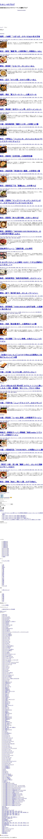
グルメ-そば (13, 220)
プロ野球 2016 (5, 542)
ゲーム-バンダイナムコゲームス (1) (9, 761)
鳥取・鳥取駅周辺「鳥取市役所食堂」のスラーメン (20, 278)
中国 (3, 597)
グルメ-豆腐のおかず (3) (7, 713)
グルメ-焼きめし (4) (6, 702)
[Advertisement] (21, 19)
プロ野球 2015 (5, 541)
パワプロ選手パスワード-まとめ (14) (9, 784)
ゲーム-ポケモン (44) (6, 763)
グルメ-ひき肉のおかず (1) (7, 628)
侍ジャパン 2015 (5, 550)
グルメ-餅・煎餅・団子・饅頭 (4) (8, 727)
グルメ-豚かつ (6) (5, 714)
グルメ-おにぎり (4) (6, 620)
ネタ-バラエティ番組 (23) (7, 779)
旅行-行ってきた (5, 267)
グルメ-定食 (13, 39)
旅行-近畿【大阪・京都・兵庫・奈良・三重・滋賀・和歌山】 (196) (15, 822)
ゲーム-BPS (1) (5, 732)
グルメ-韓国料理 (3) (6, 721)
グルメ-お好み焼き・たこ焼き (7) (8, 621)
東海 (3, 595)
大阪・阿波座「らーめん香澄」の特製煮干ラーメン (21, 418)
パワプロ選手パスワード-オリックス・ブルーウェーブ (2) (13, 786)
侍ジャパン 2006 (5, 548)
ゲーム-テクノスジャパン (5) (8, 751)
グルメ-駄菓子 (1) (5, 728)
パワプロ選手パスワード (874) (8, 783)
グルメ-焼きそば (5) (6, 701)
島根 (3, 574)
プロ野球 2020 (5, 547)
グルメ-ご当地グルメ (20, 39)
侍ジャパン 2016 (5, 552)
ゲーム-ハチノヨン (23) (6, 757)
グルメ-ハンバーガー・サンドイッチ (18, 405)
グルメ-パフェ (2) (5, 668)
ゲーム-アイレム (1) (6, 735)
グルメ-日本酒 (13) (6, 697)
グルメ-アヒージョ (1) (6, 633)
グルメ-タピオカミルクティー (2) (8, 654)
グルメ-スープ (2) (5, 651)
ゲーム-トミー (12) (6, 754)
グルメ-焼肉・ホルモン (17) (7, 705)
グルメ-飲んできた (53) (6, 725)
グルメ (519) (4, 615)
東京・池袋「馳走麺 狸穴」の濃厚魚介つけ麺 (18, 324)
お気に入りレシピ (5, 589)
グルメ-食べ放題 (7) (6, 723)
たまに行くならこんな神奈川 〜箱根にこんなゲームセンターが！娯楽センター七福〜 (21, 519)
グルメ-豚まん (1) (5, 715)
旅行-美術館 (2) (5, 819)
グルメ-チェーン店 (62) (6, 655)
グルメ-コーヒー (33, 267)
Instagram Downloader (21, 10)
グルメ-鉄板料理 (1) (6, 719)
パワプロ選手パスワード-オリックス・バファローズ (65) (13, 785)
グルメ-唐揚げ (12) (6, 692)
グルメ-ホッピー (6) (6, 673)
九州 (3, 599)
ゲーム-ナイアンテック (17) (7, 755)
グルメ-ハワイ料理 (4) (6, 661)
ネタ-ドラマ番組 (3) (6, 777)
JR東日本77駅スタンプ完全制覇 (8, 609)
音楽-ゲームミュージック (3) (8, 828)
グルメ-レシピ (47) (6, 679)
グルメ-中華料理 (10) (6, 683)
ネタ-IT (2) (4, 770)
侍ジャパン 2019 (5, 555)
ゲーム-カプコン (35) (6, 742)
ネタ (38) (4, 769)
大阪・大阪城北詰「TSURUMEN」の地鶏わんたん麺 (21, 450)
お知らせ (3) (4, 614)
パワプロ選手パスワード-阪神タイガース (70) (11, 805)
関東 (3, 594)
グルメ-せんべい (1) (6, 626)
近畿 (3, 596)
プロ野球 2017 (5, 543)
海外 (3, 584)
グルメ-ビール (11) (6, 670)
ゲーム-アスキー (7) (6, 736)
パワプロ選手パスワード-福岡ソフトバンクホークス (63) (13, 800)
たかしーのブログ (7, 4)
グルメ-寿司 (13, 251)
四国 (3, 598)
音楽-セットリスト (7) (6, 829)
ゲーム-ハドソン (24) (6, 758)
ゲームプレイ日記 (5, 560)
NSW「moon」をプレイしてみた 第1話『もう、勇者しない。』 (16, 518)
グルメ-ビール (13, 391)
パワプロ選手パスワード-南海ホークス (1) (10, 792)
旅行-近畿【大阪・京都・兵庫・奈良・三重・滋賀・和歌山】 (30, 374)
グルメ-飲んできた (6, 391)
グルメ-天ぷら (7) (5, 693)
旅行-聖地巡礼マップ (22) (7, 820)
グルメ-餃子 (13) (5, 726)
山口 (3, 577)
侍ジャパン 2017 (5, 553)
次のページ (7, 492)
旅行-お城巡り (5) (5, 807)
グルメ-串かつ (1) (5, 684)
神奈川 (3, 567)
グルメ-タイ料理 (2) (6, 652)
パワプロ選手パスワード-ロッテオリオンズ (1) (11, 787)
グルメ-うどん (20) (6, 616)
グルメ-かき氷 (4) (5, 623)
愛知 (3, 568)
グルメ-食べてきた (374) (7, 722)
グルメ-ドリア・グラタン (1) (8, 657)
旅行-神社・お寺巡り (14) (7, 818)
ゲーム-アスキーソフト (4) (7, 737)
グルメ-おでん (19, 391)
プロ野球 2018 (5, 545)
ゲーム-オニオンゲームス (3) (8, 741)
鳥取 (3, 573)
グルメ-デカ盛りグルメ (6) (7, 656)
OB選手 (3, 556)
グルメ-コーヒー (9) (6, 642)
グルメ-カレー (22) (6, 637)
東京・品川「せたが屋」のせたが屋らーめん (18, 80)
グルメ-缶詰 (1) (5, 711)
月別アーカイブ (3, 611)
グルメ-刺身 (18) (5, 687)
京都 (3, 569)
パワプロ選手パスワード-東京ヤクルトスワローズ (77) (13, 797)
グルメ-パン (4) (5, 669)
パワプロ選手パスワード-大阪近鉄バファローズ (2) (12, 794)
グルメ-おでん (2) (5, 619)
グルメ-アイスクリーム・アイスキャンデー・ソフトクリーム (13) (15, 631)
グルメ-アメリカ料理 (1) (7, 634)
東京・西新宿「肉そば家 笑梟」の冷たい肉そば (19, 218)
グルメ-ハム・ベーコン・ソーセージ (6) (10, 659)
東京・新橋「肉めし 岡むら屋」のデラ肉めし (18, 482)
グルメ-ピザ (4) (5, 671)
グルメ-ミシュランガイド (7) (8, 675)
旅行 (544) (4, 806)
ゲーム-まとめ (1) (5, 734)
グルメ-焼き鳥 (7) (5, 704)
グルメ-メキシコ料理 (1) (7, 676)
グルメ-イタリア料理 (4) (7, 635)
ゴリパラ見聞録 (5, 605)
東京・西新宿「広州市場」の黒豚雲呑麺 (16, 156)
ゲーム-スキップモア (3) (7, 747)
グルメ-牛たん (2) (5, 708)
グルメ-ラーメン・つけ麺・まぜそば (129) (10, 678)
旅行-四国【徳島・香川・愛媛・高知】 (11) (10, 813)
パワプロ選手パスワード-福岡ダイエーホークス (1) (12, 801)
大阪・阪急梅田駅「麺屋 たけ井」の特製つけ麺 (19, 124)
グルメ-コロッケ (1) (6, 641)
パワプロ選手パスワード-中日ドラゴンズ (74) (11, 789)
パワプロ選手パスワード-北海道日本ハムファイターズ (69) (14, 790)
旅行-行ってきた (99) (6, 821)
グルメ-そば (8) (5, 627)
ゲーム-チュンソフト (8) (7, 750)
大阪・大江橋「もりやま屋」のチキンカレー (18, 372)
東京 (3, 566)
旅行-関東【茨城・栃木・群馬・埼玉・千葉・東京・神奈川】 (30, 220)
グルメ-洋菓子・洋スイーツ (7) (8, 699)
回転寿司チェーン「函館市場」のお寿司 (16, 249)
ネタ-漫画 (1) (4, 780)
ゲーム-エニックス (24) (6, 740)
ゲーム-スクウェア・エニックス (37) (9, 748)
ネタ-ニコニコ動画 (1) (6, 778)
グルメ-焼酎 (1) (5, 706)
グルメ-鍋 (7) (4, 720)
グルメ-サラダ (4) (5, 643)
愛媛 (3, 580)
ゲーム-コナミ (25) (6, 744)
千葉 (3, 564)
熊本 (3, 583)
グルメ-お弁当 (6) (5, 622)
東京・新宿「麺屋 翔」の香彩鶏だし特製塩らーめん (21, 51)
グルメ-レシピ (6, 360)
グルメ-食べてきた (6, 39)
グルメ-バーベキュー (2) (7, 664)
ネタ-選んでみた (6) (6, 782)
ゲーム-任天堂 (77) (6, 765)
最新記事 (2, 510)
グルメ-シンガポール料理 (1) (8, 645)
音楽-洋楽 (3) (4, 832)
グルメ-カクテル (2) (6, 636)
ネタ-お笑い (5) (5, 772)
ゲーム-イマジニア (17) (6, 739)
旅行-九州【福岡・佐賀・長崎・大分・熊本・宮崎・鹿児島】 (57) (15, 812)
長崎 (3, 582)
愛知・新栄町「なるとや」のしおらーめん (17, 66)
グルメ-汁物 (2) (5, 698)
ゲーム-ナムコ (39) (6, 756)
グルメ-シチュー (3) (6, 644)
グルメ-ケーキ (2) (5, 640)
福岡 (3, 581)
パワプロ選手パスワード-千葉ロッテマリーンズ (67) (12, 791)
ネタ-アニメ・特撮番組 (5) (7, 775)
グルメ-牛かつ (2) (5, 707)
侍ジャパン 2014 (5, 549)
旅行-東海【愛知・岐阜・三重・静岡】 (35, 69)
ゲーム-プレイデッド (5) (7, 762)
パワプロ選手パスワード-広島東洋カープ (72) (11, 796)
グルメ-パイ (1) (5, 665)
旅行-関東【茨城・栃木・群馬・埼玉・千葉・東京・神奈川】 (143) (15, 825)
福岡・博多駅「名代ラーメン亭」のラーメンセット (21, 109)
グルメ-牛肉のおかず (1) (7, 709)
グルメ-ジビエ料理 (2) (6, 647)
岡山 (3, 575)
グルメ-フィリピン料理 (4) (7, 672)
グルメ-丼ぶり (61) (6, 685)
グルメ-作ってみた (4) (6, 686)
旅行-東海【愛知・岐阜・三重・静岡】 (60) (10, 814)
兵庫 (3, 571)
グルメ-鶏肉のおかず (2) (7, 729)
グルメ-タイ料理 (14, 205)
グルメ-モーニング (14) (6, 677)
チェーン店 (4, 585)
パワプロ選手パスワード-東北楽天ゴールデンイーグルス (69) (14, 798)
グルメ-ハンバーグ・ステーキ (17, 97)
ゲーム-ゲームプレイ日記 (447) (8, 743)
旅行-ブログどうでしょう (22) (8, 810)
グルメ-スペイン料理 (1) (7, 650)
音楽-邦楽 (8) (4, 833)
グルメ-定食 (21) (5, 694)
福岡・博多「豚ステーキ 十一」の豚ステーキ (18, 94)
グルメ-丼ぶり (13, 484)
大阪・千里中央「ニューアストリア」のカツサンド (21, 403)
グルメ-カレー (13, 374)
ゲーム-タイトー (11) (6, 749)
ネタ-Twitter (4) (5, 771)
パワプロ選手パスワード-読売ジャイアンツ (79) (11, 804)
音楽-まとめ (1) (5, 827)
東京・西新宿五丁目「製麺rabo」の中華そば (18, 186)
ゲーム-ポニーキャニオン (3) (8, 764)
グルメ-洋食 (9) (5, 700)
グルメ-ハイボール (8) (6, 658)
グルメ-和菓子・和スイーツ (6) (8, 691)
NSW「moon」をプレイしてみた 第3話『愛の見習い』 (14, 515)
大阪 (3, 570)
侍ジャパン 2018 (5, 554)
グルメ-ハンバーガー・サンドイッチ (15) (10, 662)
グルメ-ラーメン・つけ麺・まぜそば (18, 54)
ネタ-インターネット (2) (7, 776)
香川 (3, 578)
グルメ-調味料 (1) (5, 712)
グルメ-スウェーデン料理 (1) (8, 649)
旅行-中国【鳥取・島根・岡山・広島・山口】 (18, 267)
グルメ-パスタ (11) (6, 666)
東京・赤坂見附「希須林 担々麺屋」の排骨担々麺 (20, 171)
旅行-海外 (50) (5, 815)
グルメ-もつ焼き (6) (6, 630)
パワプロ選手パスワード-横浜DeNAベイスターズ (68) (13, 799)
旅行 (25, 39)
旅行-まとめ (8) (5, 808)
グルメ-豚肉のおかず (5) (7, 716)
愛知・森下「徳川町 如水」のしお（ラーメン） (19, 293)
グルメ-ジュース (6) (6, 648)
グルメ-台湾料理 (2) (6, 690)
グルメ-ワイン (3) (5, 680)
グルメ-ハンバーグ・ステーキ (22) (9, 663)
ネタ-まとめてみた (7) (6, 773)
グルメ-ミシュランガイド (30, 236)
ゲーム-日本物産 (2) (6, 768)
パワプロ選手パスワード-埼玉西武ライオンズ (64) (12, 793)
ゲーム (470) (4, 730)
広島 (3, 576)
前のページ (2, 492)
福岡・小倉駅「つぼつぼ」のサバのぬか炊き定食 (20, 36)
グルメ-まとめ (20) (6, 629)
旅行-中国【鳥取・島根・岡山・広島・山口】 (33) (12, 811)
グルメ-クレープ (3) (6, 638)
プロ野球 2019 (5, 546)
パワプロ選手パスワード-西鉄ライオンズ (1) (11, 803)
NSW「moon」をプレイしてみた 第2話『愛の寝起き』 (14, 516)
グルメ (1, 39)
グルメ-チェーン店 (19, 251)
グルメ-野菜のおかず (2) (7, 718)
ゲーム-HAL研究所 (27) (6, 733)
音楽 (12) (4, 826)
